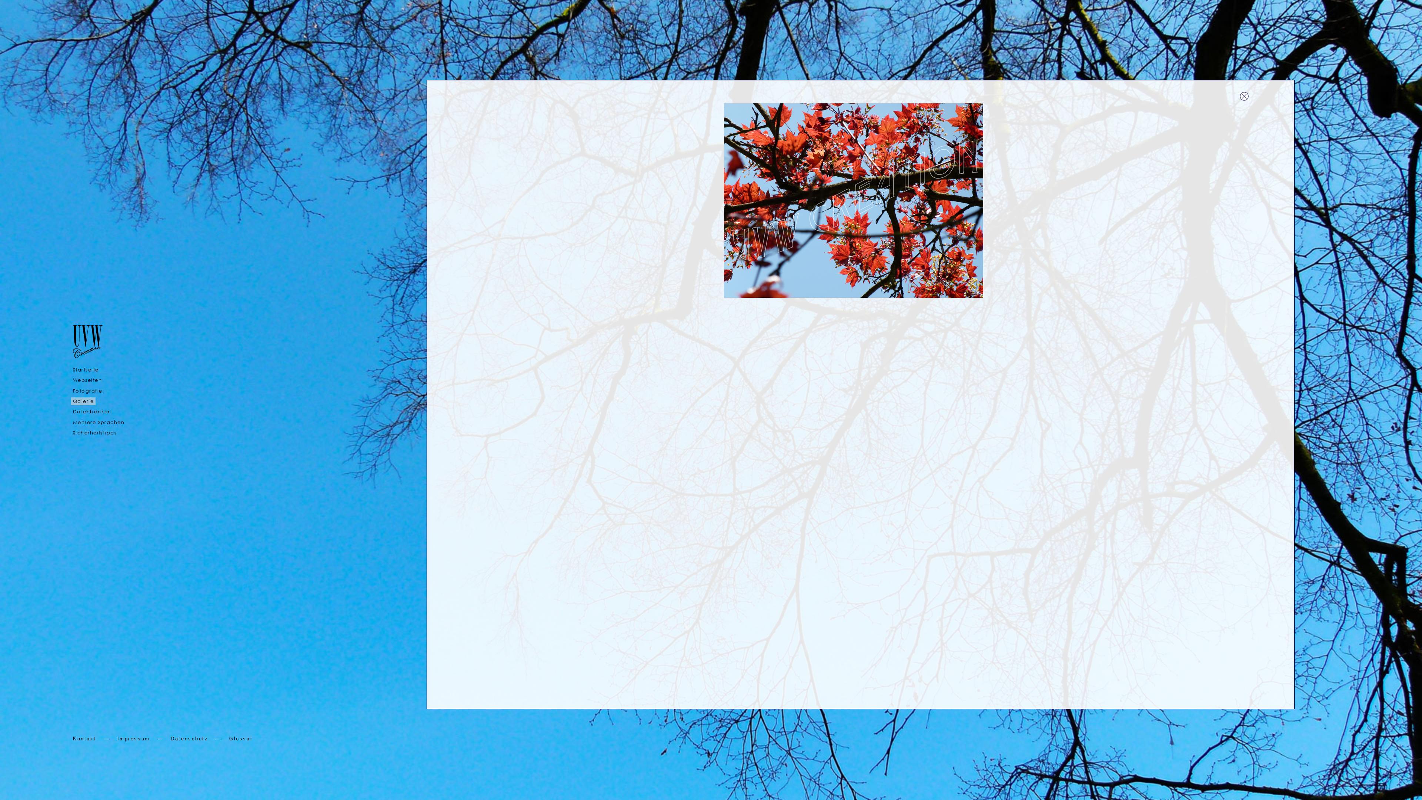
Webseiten (87, 380)
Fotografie (87, 391)
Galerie (83, 401)
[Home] (88, 352)
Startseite (86, 370)
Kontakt (84, 738)
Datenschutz (189, 738)
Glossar (241, 738)
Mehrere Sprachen (98, 422)
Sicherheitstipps (95, 433)
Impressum (133, 738)
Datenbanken (92, 412)
